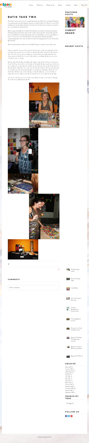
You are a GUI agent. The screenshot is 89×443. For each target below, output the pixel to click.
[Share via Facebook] (8, 264)
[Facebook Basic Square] (66, 416)
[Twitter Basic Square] (69, 416)
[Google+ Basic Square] (71, 416)
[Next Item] (81, 22)
